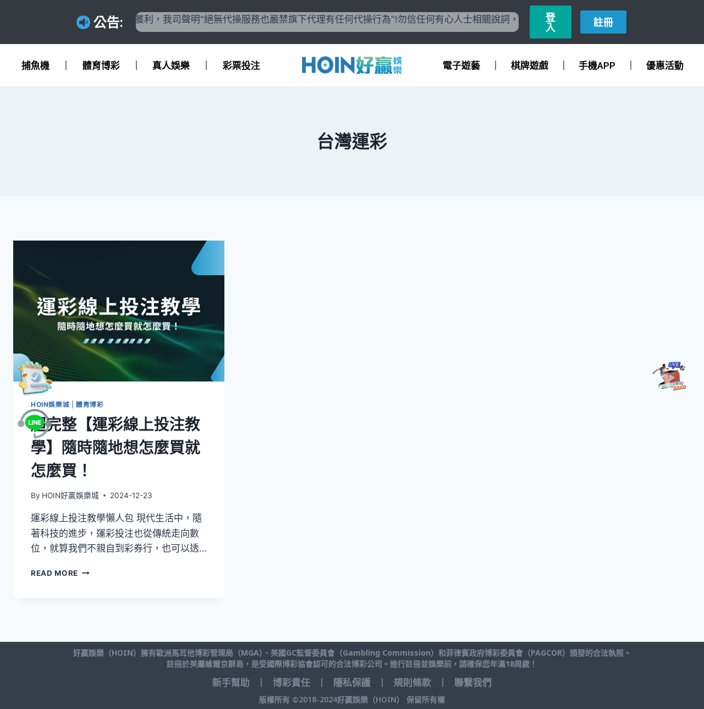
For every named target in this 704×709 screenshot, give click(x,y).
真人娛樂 (171, 65)
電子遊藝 (461, 65)
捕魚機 (35, 65)
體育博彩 (101, 65)
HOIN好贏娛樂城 (70, 495)
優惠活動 (665, 65)
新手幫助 (231, 682)
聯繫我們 (473, 682)
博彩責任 (291, 682)
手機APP (597, 65)
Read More (60, 573)
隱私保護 (352, 682)
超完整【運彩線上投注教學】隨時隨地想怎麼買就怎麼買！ (115, 447)
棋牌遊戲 (529, 65)
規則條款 (412, 682)
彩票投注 (241, 65)
